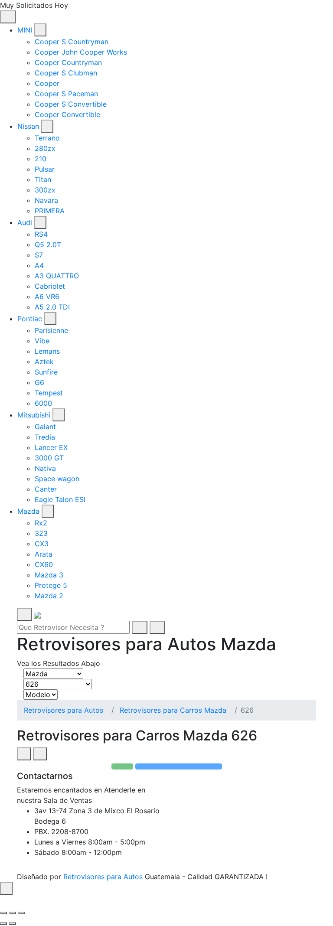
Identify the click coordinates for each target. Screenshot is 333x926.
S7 (39, 255)
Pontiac (29, 318)
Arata (43, 554)
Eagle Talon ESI (60, 499)
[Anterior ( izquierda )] (3, 923)
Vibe (42, 340)
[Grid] (24, 753)
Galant (45, 426)
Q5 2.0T (48, 244)
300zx (45, 190)
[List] (40, 753)
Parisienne (51, 330)
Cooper (47, 83)
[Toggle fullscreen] (12, 913)
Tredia (45, 437)
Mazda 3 (49, 575)
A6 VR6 (47, 296)
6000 (43, 403)
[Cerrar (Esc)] (3, 913)
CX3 (42, 543)
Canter (46, 489)
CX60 (44, 564)
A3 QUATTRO (57, 275)
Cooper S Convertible (71, 104)
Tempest (49, 392)
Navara (46, 200)
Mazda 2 (49, 595)
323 (41, 533)
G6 (39, 382)
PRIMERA (50, 210)
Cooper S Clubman (66, 72)
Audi (24, 222)
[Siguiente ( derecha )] (12, 923)
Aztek (44, 361)
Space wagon (57, 478)
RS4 (41, 234)
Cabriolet (50, 286)
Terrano (47, 138)
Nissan (28, 126)
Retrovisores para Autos (63, 710)
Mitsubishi (33, 415)
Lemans (47, 351)
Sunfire (46, 372)
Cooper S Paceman (66, 93)
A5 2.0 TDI (52, 307)
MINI (24, 30)
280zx (45, 148)
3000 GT (49, 457)
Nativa (45, 468)
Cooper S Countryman (71, 41)
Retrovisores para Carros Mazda (173, 710)
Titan (43, 179)
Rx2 (41, 522)
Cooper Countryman (68, 62)
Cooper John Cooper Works (81, 52)
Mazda (28, 511)
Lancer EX (51, 447)
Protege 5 (51, 585)
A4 (39, 265)
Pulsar (45, 169)
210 (40, 158)
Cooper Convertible (67, 114)
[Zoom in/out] (21, 913)
